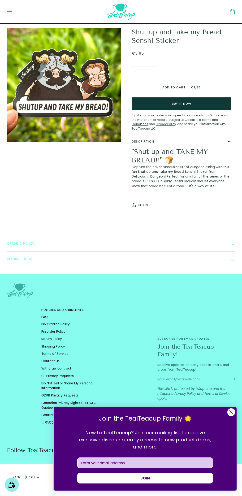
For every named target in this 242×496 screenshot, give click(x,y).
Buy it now (181, 104)
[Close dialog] (231, 412)
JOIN (145, 478)
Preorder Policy (53, 331)
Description (143, 141)
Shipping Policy (53, 346)
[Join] (231, 379)
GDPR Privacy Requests (59, 395)
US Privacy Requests (57, 376)
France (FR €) (23, 477)
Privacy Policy (185, 394)
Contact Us (50, 361)
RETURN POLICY (19, 259)
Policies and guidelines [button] (62, 310)
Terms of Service (217, 394)
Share (143, 205)
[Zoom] (16, 133)
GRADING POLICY (20, 243)
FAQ (44, 317)
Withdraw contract (56, 368)
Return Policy (51, 339)
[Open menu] (14, 11)
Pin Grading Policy (55, 324)
